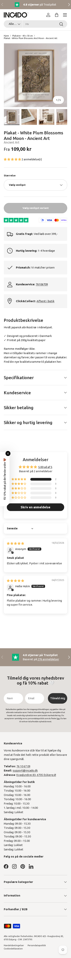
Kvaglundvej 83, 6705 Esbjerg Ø (36, 774)
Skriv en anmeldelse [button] (35, 507)
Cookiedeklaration (13, 948)
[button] (56, 15)
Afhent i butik (45, 301)
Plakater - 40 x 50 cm (22, 36)
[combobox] (35, 24)
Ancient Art (11, 142)
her (59, 361)
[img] (15, 543)
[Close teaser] (7, 453)
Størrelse (10, 175)
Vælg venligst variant (36, 208)
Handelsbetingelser (14, 945)
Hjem (6, 36)
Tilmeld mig (57, 698)
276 (48, 659)
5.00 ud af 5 (45, 467)
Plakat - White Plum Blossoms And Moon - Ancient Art (30, 38)
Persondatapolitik (37, 945)
